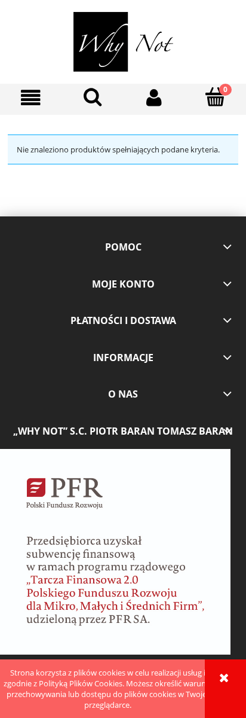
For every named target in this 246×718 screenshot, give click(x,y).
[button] (30, 98)
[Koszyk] (215, 97)
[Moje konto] (153, 98)
